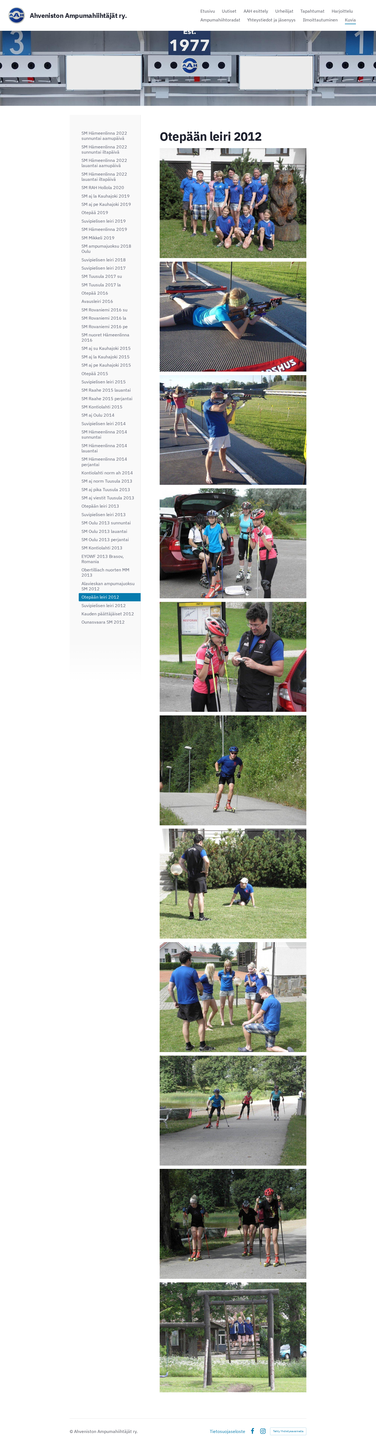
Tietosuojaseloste (227, 1431)
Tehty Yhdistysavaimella (288, 1431)
